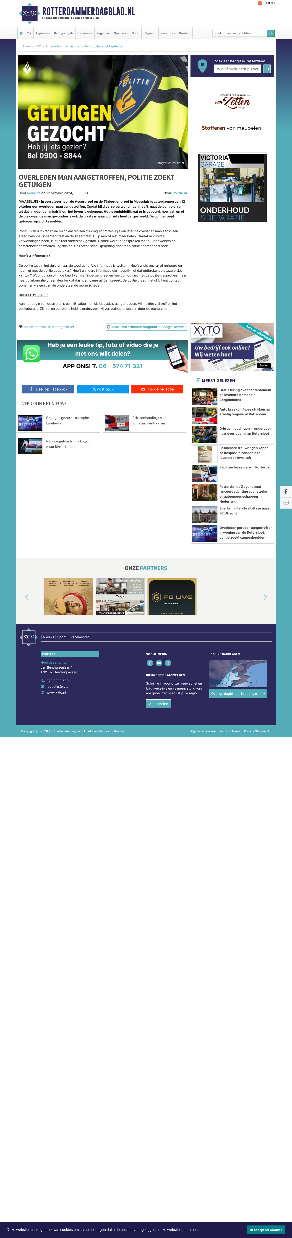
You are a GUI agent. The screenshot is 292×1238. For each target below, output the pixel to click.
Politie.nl (180, 193)
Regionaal (103, 33)
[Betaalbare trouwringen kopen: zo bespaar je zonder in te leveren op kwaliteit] (205, 454)
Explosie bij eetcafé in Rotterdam (245, 467)
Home (26, 46)
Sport (136, 33)
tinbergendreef (63, 327)
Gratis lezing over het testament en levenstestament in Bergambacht (245, 395)
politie (28, 327)
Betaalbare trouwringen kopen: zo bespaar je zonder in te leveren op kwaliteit (244, 453)
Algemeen (42, 33)
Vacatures (167, 33)
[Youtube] (159, 663)
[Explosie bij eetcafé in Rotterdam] (205, 473)
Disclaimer (233, 731)
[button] (21, 597)
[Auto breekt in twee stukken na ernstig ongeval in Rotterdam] (205, 415)
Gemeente (85, 33)
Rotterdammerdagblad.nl (88, 11)
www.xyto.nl (56, 692)
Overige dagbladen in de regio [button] (234, 693)
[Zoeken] (271, 33)
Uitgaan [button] (148, 33)
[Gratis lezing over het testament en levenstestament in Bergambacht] (205, 396)
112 (29, 33)
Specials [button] (120, 33)
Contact (184, 33)
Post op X (105, 389)
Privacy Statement (256, 731)
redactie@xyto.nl (59, 686)
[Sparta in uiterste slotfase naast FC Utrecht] (205, 514)
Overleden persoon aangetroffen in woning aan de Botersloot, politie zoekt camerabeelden (246, 532)
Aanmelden (158, 703)
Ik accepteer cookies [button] (266, 1230)
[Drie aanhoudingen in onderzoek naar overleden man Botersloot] (205, 434)
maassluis (42, 327)
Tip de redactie (161, 389)
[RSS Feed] (168, 663)
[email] (286, 503)
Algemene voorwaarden (206, 731)
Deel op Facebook (52, 389)
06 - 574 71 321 (121, 366)
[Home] (21, 33)
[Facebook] (150, 663)
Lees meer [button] (189, 1230)
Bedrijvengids (63, 33)
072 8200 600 (58, 681)
